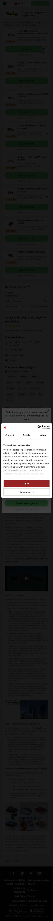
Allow (26, 483)
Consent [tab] (9, 435)
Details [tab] (26, 435)
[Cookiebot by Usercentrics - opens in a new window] (38, 427)
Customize (25, 492)
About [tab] (43, 435)
